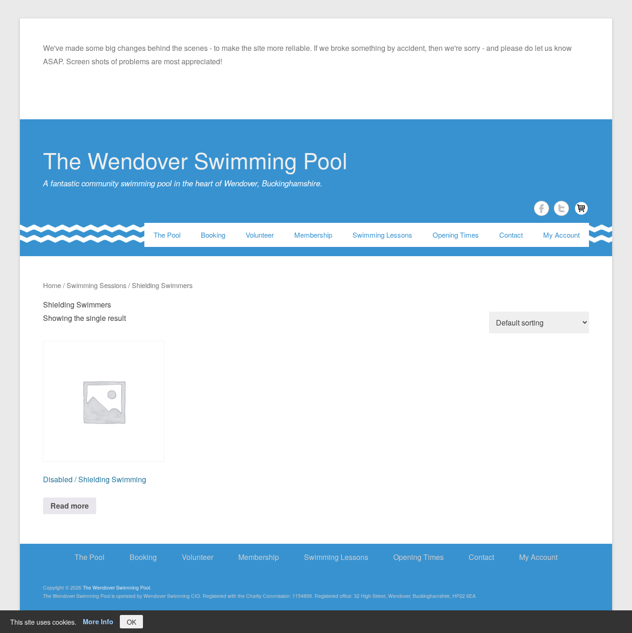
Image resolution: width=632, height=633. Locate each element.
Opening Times (456, 235)
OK (131, 622)
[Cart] (581, 208)
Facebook (541, 208)
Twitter (561, 208)
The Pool (167, 235)
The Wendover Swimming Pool (195, 160)
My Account (561, 235)
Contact (511, 235)
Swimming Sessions (96, 285)
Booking (213, 235)
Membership (313, 235)
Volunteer (260, 235)
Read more (69, 505)
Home (52, 285)
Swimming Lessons (382, 235)
